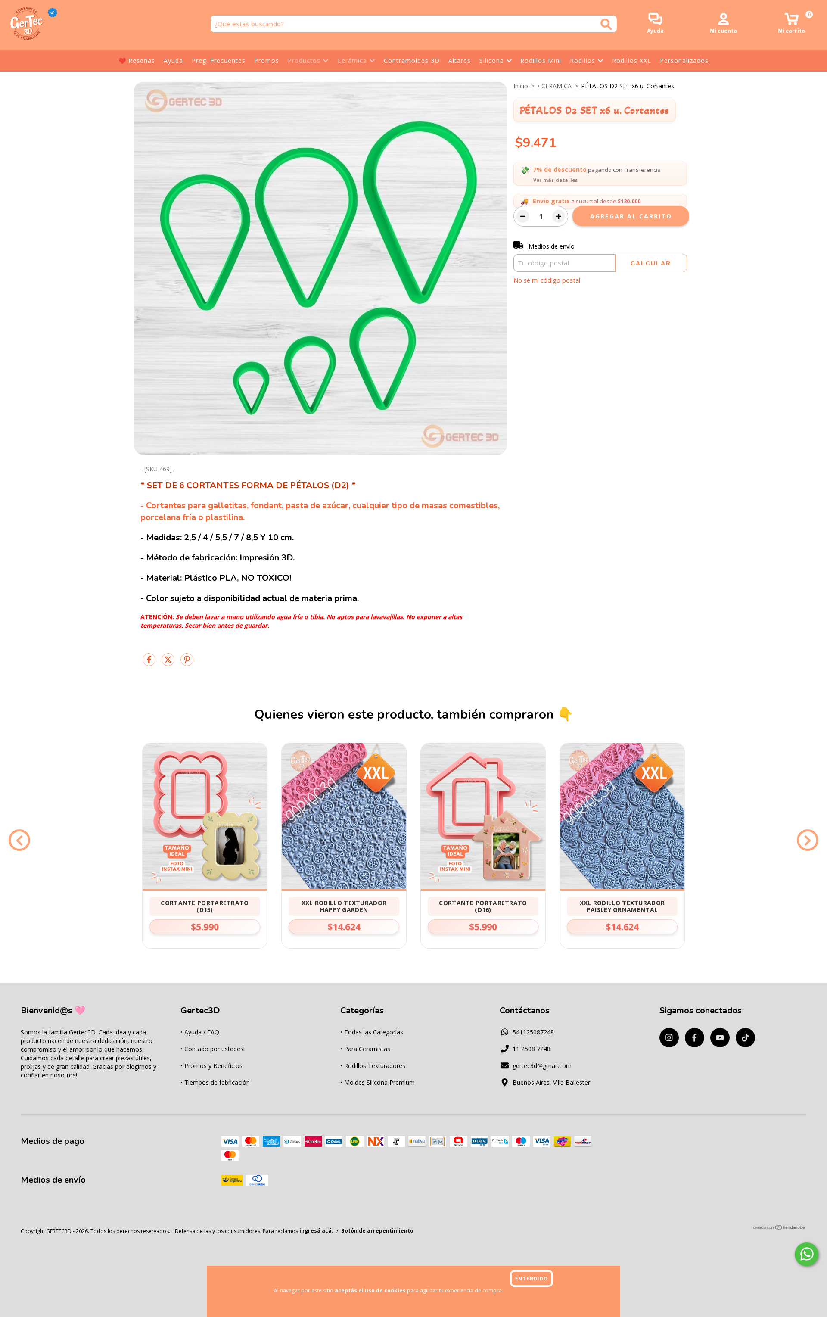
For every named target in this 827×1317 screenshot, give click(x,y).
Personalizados (684, 60)
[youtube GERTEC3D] (720, 1037)
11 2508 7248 (531, 1049)
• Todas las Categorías (371, 1032)
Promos (266, 60)
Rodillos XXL (631, 60)
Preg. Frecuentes (219, 60)
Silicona (491, 60)
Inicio (520, 86)
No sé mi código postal (546, 280)
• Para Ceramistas (365, 1049)
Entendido (531, 1278)
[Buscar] (606, 24)
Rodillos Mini (540, 60)
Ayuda (173, 60)
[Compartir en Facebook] (150, 663)
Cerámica (352, 60)
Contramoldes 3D (412, 60)
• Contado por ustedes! (212, 1049)
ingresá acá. (316, 1231)
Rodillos (582, 60)
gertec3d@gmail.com (542, 1066)
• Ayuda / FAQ (199, 1032)
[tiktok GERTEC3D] (745, 1037)
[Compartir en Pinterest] (186, 663)
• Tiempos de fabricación (215, 1082)
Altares (459, 60)
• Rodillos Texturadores (372, 1066)
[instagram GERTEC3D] (669, 1037)
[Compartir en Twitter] (169, 663)
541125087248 (533, 1032)
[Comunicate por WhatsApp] (806, 1254)
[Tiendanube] (779, 1228)
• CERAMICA (555, 86)
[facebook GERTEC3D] (694, 1037)
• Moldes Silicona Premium (377, 1082)
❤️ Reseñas (136, 60)
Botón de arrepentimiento (377, 1231)
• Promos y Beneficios (211, 1066)
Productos (304, 60)
